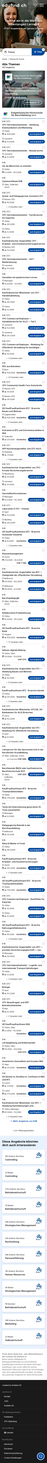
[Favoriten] (35, 5)
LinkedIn (9, 1433)
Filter (39, 52)
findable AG (9, 1406)
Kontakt (7, 1396)
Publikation (8, 1417)
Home (4, 59)
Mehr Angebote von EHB (25, 1121)
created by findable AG (11, 1385)
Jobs (6, 1401)
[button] (42, 5)
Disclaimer (8, 1449)
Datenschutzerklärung (13, 1453)
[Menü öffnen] (42, 5)
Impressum (8, 1444)
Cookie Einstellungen (13, 1458)
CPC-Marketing (10, 1421)
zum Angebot (31, 102)
